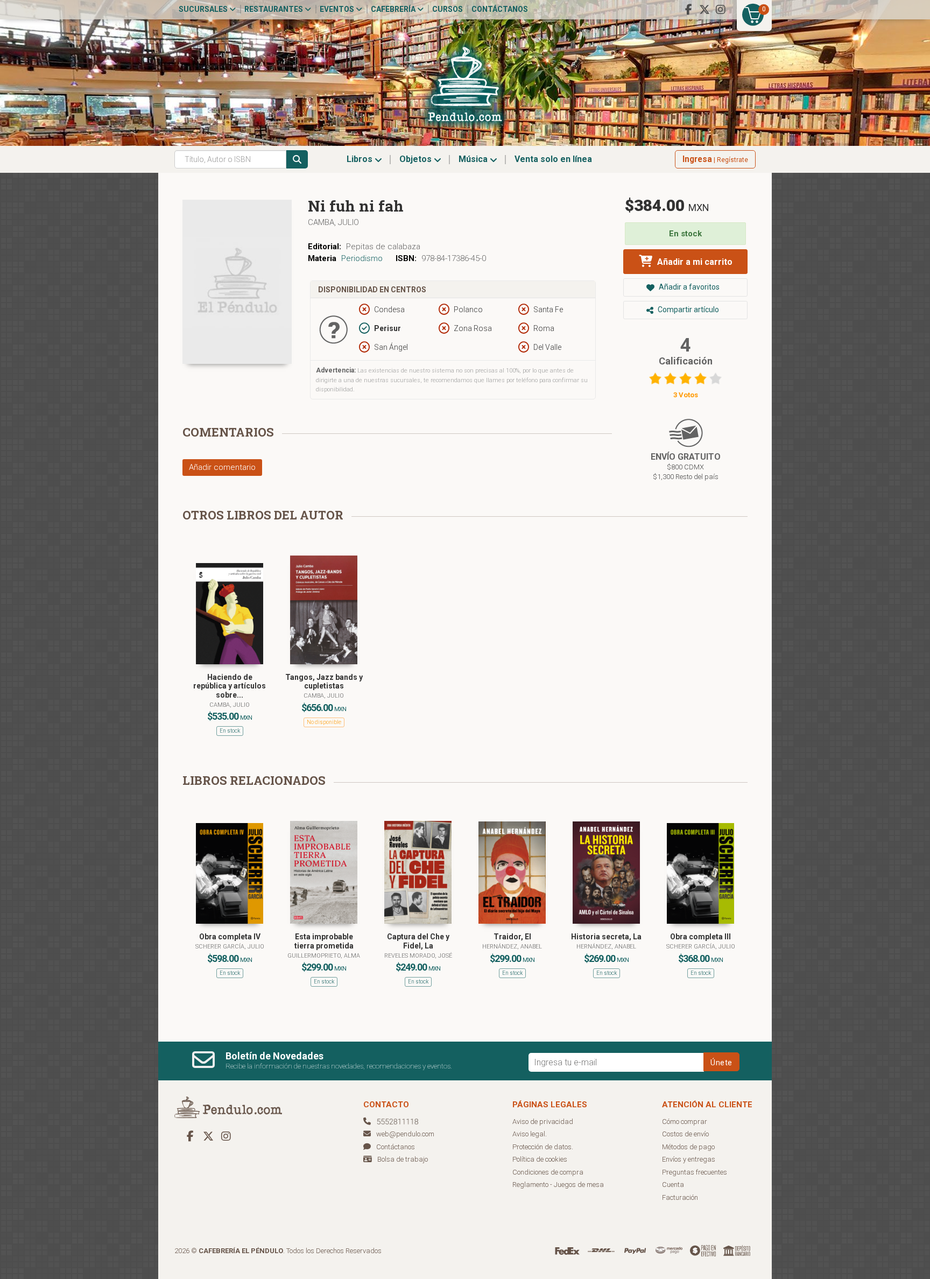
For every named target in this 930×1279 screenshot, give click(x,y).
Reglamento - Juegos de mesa (558, 1184)
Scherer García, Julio (229, 946)
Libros (361, 159)
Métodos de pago (688, 1147)
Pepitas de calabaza (383, 246)
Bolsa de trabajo (402, 1159)
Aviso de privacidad (542, 1122)
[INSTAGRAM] (721, 9)
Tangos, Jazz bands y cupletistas (324, 682)
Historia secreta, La (606, 936)
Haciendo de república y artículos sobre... (229, 686)
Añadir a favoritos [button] (688, 287)
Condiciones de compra (547, 1172)
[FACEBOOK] (688, 9)
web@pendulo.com (405, 1134)
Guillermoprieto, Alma (323, 955)
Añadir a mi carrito (693, 262)
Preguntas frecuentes (694, 1172)
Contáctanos (499, 9)
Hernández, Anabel (512, 946)
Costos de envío (685, 1134)
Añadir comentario (222, 467)
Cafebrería (394, 9)
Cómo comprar (684, 1122)
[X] (704, 9)
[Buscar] (297, 159)
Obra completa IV (229, 936)
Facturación (680, 1197)
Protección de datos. (542, 1147)
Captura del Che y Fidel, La (418, 941)
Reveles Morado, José (418, 955)
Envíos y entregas (688, 1159)
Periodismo (362, 258)
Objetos (416, 159)
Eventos (338, 9)
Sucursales (204, 9)
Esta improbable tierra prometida (324, 941)
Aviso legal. (529, 1134)
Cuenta (673, 1184)
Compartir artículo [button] (687, 309)
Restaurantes (274, 9)
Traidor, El (512, 936)
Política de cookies (539, 1159)
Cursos (447, 9)
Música (474, 159)
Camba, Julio (333, 222)
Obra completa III (700, 936)
